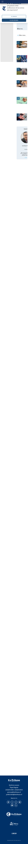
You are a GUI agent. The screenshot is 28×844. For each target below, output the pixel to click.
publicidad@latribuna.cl (14, 794)
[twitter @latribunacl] (12, 802)
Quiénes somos (14, 785)
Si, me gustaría (14, 20)
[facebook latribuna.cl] (8, 802)
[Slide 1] (25, 157)
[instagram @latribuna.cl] (16, 802)
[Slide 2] (26, 157)
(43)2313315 (19, 790)
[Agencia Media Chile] (14, 833)
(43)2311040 (9, 790)
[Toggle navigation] (2, 1)
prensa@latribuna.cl (14, 792)
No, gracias (14, 16)
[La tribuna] (14, 780)
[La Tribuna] (14, 814)
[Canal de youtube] (12, 805)
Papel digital (14, 787)
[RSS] (16, 805)
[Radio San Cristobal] (14, 824)
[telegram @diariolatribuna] (19, 802)
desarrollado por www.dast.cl (14, 840)
